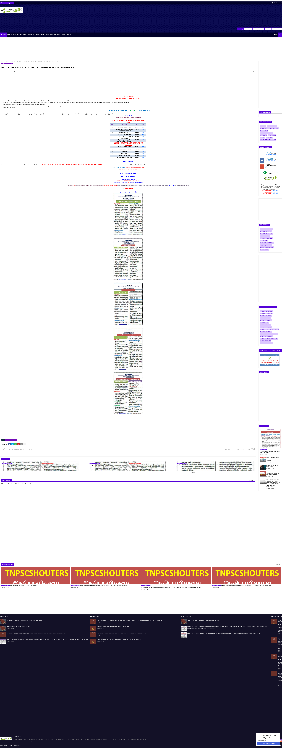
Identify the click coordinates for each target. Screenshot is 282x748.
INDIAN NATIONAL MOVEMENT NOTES (269, 338)
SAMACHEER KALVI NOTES (267, 343)
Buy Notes (40, 3)
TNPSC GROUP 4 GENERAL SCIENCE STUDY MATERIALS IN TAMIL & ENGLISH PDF (108, 472)
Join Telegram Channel (269, 743)
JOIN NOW (275, 190)
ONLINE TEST (268, 28)
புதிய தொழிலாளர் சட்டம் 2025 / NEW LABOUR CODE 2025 (23, 585)
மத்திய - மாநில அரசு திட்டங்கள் (52, 34)
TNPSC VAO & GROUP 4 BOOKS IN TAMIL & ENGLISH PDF (280, 643)
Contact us (22, 3)
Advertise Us (34, 3)
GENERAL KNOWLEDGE (259, 28)
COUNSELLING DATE (274, 128)
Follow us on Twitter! (271, 154)
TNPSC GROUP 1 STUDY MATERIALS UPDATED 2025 (18, 626)
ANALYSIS (264, 126)
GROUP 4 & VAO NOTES (266, 331)
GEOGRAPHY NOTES (266, 318)
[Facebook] (9, 444)
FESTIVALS (270, 229)
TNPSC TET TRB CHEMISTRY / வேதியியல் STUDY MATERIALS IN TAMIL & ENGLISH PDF (197, 472)
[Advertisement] (255, 16)
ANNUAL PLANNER (272, 126)
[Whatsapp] (15, 444)
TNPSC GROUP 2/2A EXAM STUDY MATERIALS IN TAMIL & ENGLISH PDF (113, 626)
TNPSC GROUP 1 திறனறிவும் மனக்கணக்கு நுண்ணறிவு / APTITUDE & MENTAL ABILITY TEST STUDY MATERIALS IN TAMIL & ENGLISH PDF (36, 633)
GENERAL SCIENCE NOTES (10, 61)
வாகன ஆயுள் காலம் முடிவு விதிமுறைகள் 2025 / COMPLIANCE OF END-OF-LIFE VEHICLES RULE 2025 (103, 585)
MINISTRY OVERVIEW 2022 (267, 238)
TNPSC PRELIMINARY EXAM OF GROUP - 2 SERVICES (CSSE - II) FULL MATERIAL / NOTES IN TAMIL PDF (119, 639)
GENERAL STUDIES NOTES (267, 313)
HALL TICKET (264, 135)
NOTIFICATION (273, 135)
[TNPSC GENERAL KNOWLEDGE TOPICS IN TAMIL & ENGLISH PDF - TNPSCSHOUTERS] (263, 474)
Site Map (28, 3)
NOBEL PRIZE (264, 240)
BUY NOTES (23, 34)
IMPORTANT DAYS (265, 236)
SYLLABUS (270, 137)
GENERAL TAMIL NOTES (266, 315)
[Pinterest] (18, 444)
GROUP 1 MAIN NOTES (266, 320)
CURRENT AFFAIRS (248, 28)
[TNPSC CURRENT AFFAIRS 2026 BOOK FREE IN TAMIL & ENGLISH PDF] (270, 438)
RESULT (263, 137)
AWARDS (263, 229)
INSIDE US (15, 34)
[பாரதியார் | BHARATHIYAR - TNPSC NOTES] (263, 467)
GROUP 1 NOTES (265, 322)
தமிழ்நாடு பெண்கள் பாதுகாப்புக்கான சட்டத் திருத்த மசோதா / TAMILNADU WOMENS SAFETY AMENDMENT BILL (246, 585)
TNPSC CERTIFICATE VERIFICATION (269, 139)
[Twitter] (12, 444)
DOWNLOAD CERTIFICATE (267, 133)
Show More (278, 564)
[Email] (21, 444)
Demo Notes (46, 3)
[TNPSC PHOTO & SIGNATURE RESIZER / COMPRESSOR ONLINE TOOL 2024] (263, 459)
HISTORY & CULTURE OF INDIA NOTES (269, 334)
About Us (17, 3)
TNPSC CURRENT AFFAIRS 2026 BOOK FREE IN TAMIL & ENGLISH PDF (270, 452)
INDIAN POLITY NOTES (266, 340)
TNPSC (9, 34)
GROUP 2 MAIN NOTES (266, 327)
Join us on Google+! (270, 167)
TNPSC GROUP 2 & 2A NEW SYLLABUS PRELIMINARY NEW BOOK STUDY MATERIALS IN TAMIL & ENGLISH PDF (121, 633)
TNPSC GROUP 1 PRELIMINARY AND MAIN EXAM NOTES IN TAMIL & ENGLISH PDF (25, 620)
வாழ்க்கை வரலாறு (265, 249)
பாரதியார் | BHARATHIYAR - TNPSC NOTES (272, 466)
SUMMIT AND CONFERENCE (267, 242)
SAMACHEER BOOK (277, 28)
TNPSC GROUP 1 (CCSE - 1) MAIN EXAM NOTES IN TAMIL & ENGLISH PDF (203, 620)
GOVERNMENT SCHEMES (267, 233)
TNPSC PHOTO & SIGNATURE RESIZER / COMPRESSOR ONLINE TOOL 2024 (273, 459)
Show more (252, 458)
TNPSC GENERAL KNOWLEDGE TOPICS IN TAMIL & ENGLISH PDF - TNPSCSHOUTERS (273, 473)
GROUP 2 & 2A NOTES (266, 324)
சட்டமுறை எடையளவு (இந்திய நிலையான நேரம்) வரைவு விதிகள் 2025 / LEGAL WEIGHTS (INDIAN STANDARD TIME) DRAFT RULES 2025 (172, 587)
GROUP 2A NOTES (275, 329)
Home (4, 34)
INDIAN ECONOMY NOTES (267, 336)
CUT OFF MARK (265, 130)
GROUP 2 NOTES (265, 329)
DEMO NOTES (30, 34)
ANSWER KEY (264, 128)
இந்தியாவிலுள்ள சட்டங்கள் (266, 245)
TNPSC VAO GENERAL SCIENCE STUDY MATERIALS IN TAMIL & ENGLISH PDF (19, 472)
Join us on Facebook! (271, 160)
